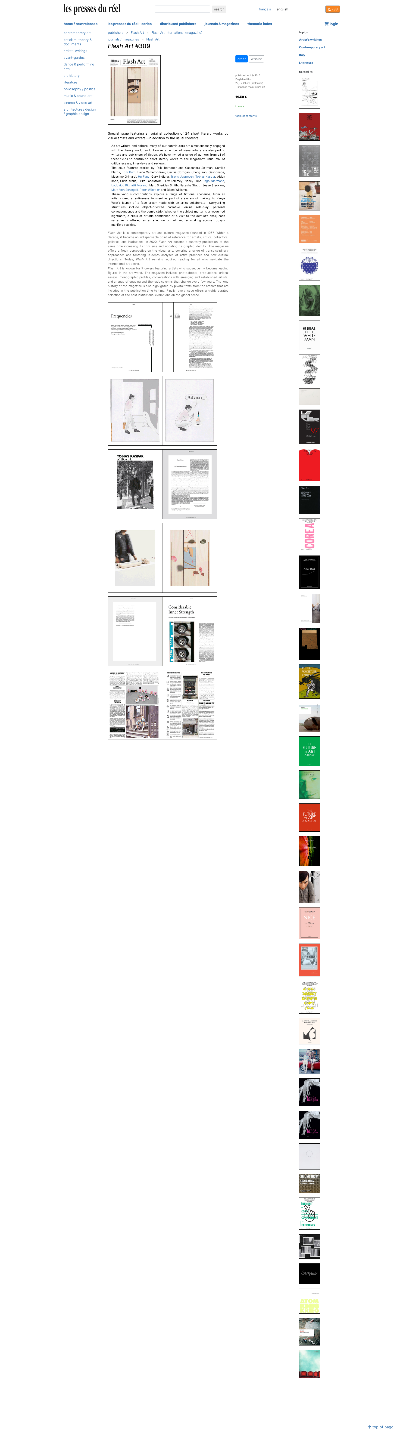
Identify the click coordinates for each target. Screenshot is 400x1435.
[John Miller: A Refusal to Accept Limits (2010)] (311, 1061)
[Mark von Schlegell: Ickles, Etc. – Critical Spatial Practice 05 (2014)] (311, 608)
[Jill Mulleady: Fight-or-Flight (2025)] (311, 126)
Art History (72, 75)
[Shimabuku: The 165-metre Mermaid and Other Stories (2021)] (311, 195)
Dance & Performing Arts (79, 66)
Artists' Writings (75, 51)
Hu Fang (143, 176)
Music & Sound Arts (79, 96)
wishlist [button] (256, 59)
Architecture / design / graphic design (80, 111)
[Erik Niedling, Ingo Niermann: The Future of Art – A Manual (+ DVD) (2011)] (311, 817)
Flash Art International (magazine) (176, 32)
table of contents (246, 115)
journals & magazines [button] (222, 24)
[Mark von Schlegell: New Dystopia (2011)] (311, 851)
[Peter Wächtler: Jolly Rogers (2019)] (311, 300)
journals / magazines (123, 39)
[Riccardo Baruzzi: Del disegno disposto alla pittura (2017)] (311, 396)
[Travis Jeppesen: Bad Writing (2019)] (311, 369)
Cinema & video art (78, 102)
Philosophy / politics (79, 89)
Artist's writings (310, 39)
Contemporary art (77, 33)
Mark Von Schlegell (124, 189)
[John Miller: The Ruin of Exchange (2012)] (311, 717)
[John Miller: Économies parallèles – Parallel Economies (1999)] (311, 1363)
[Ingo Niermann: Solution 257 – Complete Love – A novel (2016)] (311, 464)
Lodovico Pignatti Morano (129, 185)
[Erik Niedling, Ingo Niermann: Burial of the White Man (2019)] (311, 335)
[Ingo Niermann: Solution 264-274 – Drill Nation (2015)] (311, 534)
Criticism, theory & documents (78, 41)
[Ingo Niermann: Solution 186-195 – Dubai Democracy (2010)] (311, 997)
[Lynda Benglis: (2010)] (311, 1092)
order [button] (242, 59)
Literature (70, 82)
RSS (334, 9)
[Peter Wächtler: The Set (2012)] (311, 784)
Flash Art (137, 32)
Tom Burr (128, 172)
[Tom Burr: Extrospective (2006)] (311, 1246)
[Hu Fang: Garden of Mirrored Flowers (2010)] (311, 960)
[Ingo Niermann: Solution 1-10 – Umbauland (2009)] (311, 1213)
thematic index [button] (259, 24)
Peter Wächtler (150, 189)
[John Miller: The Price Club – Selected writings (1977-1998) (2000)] (311, 1331)
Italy (302, 55)
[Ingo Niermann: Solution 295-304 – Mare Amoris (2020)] (311, 264)
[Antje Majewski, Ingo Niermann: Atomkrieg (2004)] (311, 1300)
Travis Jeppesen (182, 176)
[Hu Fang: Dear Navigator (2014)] (311, 643)
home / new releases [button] (80, 24)
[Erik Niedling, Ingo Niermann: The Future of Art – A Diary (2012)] (311, 751)
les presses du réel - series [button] (130, 24)
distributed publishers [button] (178, 24)
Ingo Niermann (214, 181)
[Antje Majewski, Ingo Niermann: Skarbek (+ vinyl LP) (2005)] (311, 1273)
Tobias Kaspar (205, 176)
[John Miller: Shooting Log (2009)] (311, 1156)
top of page (382, 1427)
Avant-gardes (74, 57)
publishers (115, 32)
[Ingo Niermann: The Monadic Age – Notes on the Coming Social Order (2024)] (311, 160)
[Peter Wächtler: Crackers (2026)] (311, 92)
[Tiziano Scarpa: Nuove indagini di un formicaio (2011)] (311, 886)
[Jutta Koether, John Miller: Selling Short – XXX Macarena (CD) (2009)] (311, 1183)
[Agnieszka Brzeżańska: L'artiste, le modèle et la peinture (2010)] (311, 1031)
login (333, 24)
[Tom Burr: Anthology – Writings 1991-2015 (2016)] (311, 499)
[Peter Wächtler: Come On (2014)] (311, 681)
